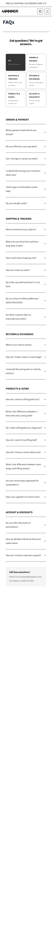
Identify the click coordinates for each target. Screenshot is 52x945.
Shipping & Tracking (15, 80)
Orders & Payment (36, 62)
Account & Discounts (34, 98)
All (14, 62)
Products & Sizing (14, 98)
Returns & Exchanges (36, 80)
